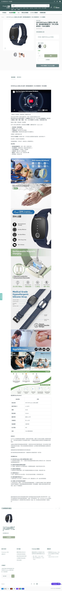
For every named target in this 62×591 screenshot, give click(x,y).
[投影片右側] (59, 508)
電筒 (15, 9)
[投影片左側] (56, 508)
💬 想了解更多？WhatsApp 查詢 (47, 65)
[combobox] (30, 5)
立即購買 (48, 59)
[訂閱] (12, 576)
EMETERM (38, 20)
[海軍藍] (40, 46)
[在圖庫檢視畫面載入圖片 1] (15, 54)
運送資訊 (19, 77)
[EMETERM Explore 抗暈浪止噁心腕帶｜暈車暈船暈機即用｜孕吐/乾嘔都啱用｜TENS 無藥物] (9, 522)
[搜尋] (47, 5)
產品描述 (13, 77)
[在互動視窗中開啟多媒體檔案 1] (18, 35)
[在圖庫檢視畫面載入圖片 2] (21, 54)
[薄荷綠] (45, 46)
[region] (31, 415)
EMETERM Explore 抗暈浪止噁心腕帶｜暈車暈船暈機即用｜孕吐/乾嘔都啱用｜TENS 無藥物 (9, 528)
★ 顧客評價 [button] (1, 296)
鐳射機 (12, 9)
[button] (56, 7)
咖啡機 (19, 9)
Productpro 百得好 (55, 588)
